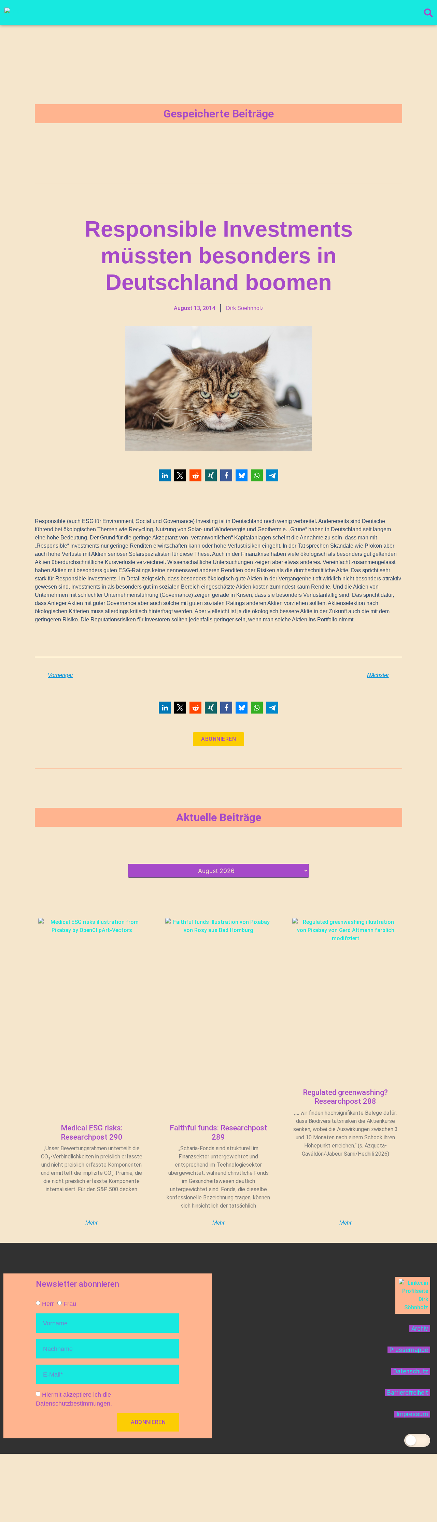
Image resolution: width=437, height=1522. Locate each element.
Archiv (419, 1328)
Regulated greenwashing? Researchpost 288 (345, 1096)
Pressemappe (409, 1350)
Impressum (412, 1414)
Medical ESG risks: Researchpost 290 (92, 1132)
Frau (70, 1303)
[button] (165, 475)
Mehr (91, 1223)
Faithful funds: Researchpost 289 (218, 1132)
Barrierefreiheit (407, 1392)
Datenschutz (410, 1371)
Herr (48, 1303)
